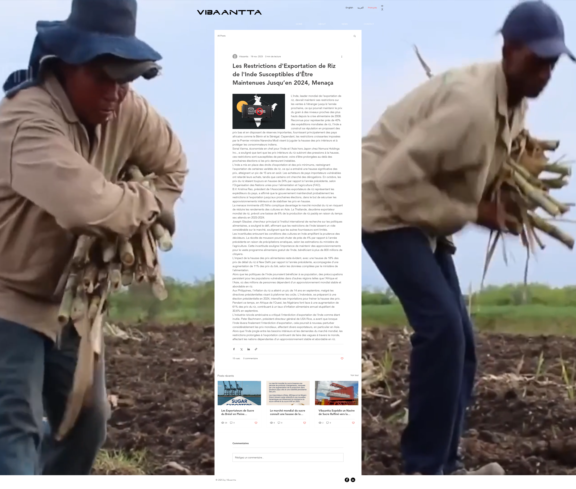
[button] (354, 36)
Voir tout (354, 375)
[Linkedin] (353, 480)
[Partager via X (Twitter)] (241, 349)
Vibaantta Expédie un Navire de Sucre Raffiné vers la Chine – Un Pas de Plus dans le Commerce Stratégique (337, 412)
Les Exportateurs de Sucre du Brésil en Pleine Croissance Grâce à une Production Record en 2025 (238, 412)
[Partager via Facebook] (233, 349)
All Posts (222, 35)
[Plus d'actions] (342, 56)
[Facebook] (347, 480)
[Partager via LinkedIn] (248, 349)
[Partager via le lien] (256, 349)
